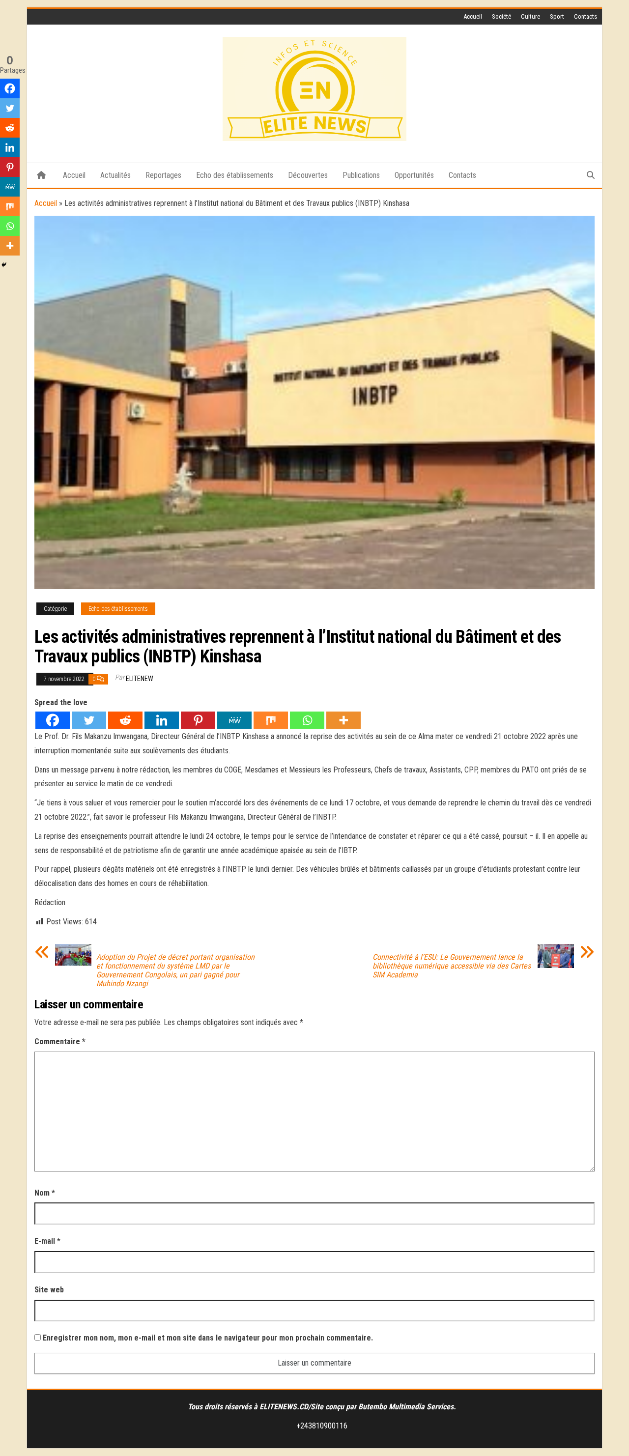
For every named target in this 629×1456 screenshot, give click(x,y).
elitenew (139, 679)
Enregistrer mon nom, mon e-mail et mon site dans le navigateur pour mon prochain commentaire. (208, 1337)
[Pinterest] (198, 720)
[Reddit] (125, 720)
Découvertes (308, 175)
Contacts (585, 16)
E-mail (47, 1241)
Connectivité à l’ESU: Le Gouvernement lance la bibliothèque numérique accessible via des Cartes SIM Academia (451, 966)
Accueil (472, 16)
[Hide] (4, 265)
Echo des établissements (234, 175)
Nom (44, 1193)
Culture (530, 16)
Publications (361, 175)
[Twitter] (89, 720)
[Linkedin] (161, 720)
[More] (343, 720)
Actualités (115, 175)
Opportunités (414, 175)
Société (501, 16)
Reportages (163, 175)
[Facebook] (52, 720)
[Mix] (271, 720)
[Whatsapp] (307, 720)
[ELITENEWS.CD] (41, 175)
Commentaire (60, 1041)
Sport (557, 16)
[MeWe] (234, 720)
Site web (49, 1289)
